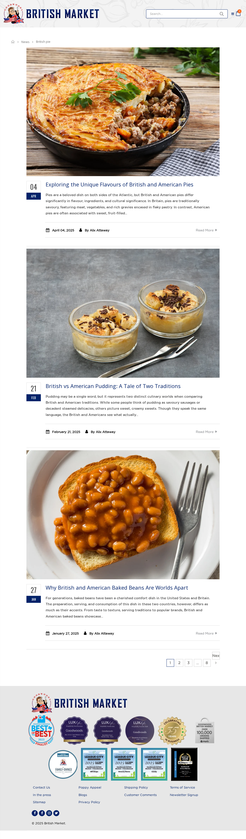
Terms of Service (182, 787)
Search (221, 14)
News (25, 42)
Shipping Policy (136, 787)
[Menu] (232, 13)
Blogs (83, 794)
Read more (205, 230)
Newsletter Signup (184, 794)
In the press (42, 794)
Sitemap (39, 802)
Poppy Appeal (90, 787)
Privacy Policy (89, 802)
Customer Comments (140, 794)
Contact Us (41, 787)
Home (13, 41)
